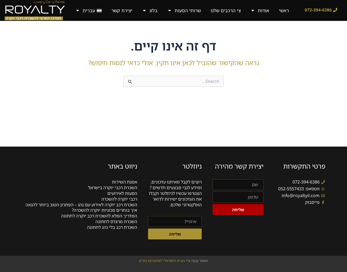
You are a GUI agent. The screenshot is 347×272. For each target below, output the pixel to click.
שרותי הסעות (188, 10)
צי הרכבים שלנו (226, 10)
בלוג (153, 10)
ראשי (284, 10)
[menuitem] (88, 10)
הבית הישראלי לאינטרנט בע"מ (162, 260)
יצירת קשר (121, 10)
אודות (263, 10)
